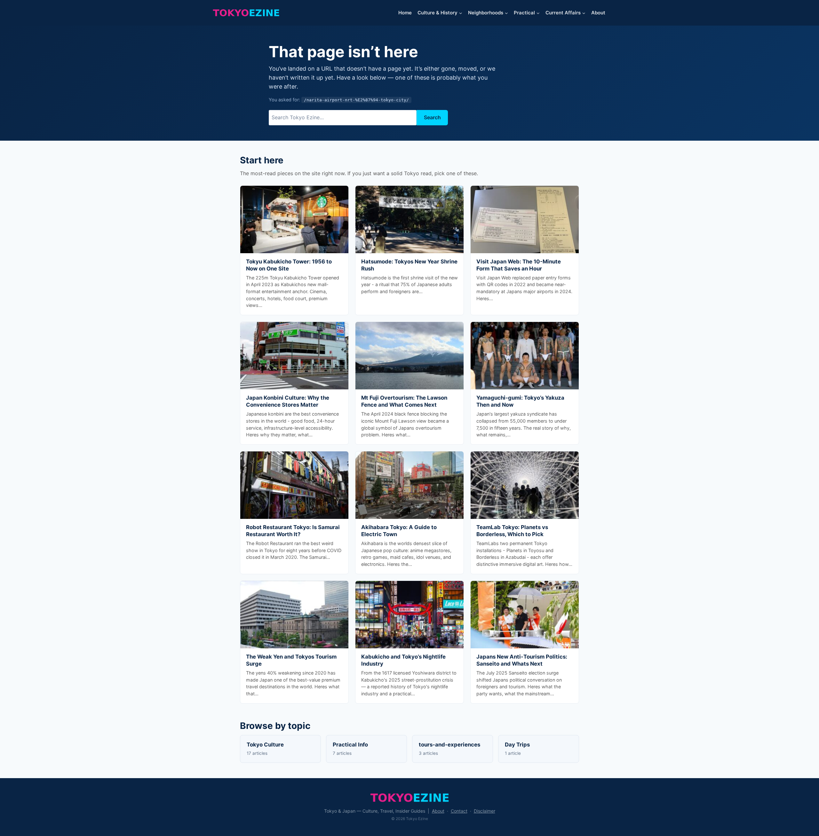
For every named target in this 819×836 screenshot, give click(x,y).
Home (405, 13)
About (598, 13)
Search (432, 117)
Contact (459, 811)
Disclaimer (484, 811)
